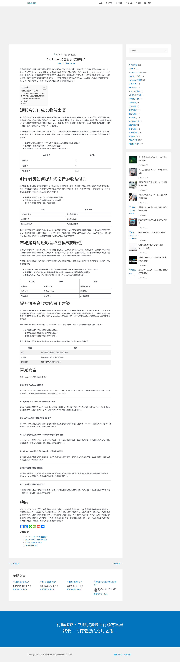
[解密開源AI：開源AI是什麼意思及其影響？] (133, 222)
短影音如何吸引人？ (22, 586)
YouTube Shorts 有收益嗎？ (36, 537)
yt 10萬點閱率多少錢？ (33, 543)
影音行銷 (61, 63)
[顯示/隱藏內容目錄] (43, 88)
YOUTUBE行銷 (135, 95)
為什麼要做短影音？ (49, 586)
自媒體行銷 (133, 133)
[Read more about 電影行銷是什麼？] (74, 582)
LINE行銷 (132, 84)
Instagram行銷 (135, 80)
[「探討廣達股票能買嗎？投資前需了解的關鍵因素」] (133, 197)
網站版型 (119, 3)
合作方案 (129, 3)
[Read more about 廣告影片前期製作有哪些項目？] (106, 583)
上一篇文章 (14, 564)
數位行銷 (132, 114)
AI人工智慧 (133, 65)
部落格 (138, 3)
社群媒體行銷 (134, 121)
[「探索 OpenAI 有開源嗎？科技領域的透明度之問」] (133, 210)
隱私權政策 (118, 655)
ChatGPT (133, 69)
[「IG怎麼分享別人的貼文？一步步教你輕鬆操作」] (133, 159)
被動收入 (132, 136)
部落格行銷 (133, 140)
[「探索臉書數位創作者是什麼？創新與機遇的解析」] (133, 185)
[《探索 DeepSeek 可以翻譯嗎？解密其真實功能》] (133, 260)
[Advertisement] (90, 22)
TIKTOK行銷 (134, 91)
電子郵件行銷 (134, 144)
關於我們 (109, 3)
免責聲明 (127, 655)
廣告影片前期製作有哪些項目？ (105, 590)
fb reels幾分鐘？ (31, 545)
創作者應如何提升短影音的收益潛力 (34, 93)
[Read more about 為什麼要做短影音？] (48, 582)
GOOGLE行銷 (134, 76)
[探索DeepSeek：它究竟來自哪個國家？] (133, 235)
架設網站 (132, 118)
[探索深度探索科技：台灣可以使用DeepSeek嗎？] (133, 247)
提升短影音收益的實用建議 (31, 98)
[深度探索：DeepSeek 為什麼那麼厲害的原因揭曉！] (133, 272)
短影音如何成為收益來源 (30, 91)
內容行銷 (132, 103)
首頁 (100, 3)
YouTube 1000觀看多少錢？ (36, 540)
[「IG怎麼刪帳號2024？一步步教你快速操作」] (133, 172)
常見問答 (25, 101)
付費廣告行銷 (134, 99)
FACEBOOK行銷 (135, 73)
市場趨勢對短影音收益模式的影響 (33, 96)
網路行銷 (132, 125)
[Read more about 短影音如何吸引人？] (21, 582)
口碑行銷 (132, 106)
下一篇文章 (117, 564)
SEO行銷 (132, 88)
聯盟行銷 (132, 129)
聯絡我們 (147, 3)
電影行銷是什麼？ (75, 586)
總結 (24, 104)
